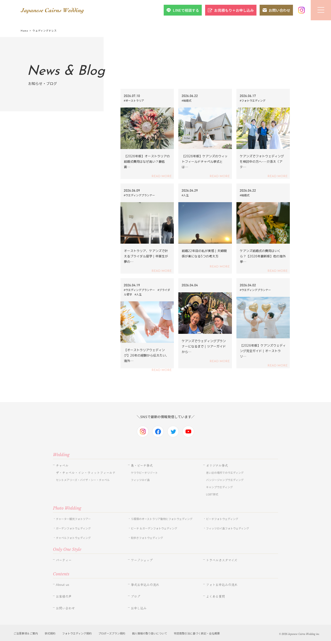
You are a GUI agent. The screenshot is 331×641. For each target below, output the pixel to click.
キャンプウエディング (219, 487)
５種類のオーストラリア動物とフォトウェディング (163, 519)
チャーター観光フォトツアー (73, 519)
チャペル (62, 465)
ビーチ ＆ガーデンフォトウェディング (154, 528)
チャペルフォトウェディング (73, 538)
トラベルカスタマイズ (221, 560)
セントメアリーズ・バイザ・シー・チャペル (83, 480)
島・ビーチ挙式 (142, 465)
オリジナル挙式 (217, 465)
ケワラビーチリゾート (144, 472)
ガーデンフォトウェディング (73, 528)
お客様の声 (64, 596)
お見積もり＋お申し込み (234, 10)
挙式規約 (50, 633)
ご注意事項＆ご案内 (26, 633)
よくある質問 (215, 596)
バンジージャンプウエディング (225, 480)
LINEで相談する (186, 10)
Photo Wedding (67, 508)
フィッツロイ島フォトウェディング (227, 528)
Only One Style (67, 549)
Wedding (61, 454)
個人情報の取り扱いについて (149, 633)
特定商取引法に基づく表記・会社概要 (197, 633)
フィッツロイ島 (140, 480)
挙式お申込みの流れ (145, 584)
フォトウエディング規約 (77, 633)
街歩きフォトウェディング (147, 538)
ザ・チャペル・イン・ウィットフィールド (86, 472)
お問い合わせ (279, 10)
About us (62, 584)
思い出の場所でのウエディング (225, 472)
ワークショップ (142, 560)
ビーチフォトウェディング (222, 519)
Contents (61, 574)
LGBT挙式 (212, 494)
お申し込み (139, 608)
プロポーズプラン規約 (111, 633)
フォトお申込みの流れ (222, 584)
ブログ (135, 596)
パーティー (64, 560)
